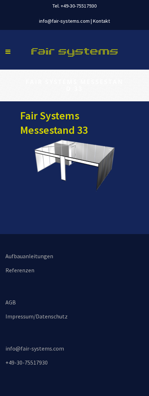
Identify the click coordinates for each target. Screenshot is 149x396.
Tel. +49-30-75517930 (74, 6)
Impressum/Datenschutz (36, 316)
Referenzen (19, 270)
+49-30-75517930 (26, 362)
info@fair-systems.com (64, 21)
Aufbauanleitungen (29, 256)
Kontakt (101, 21)
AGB (10, 302)
